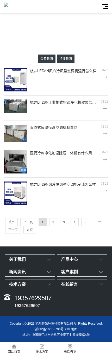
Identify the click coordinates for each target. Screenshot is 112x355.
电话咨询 (70, 351)
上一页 (28, 222)
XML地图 (71, 329)
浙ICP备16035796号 (49, 329)
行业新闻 (65, 58)
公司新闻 (46, 58)
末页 (30, 229)
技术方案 (42, 351)
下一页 (13, 229)
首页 (11, 222)
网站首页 (14, 351)
